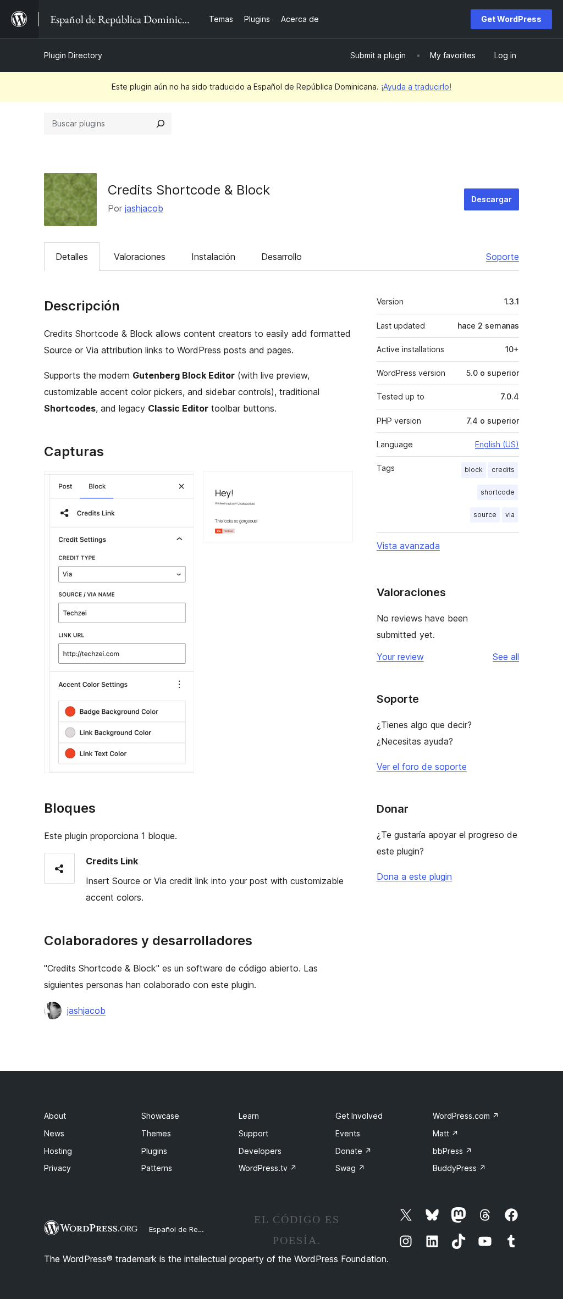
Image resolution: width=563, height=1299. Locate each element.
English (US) (497, 444)
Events (347, 1133)
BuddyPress (459, 1168)
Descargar (491, 199)
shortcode (498, 492)
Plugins (154, 1151)
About (55, 1115)
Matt (446, 1133)
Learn (249, 1115)
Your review (400, 656)
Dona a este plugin (414, 876)
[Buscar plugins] (161, 124)
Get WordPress (511, 19)
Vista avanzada (408, 545)
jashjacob (144, 208)
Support (253, 1133)
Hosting (58, 1151)
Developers (260, 1151)
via (510, 514)
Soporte (502, 256)
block (474, 469)
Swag (350, 1168)
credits (503, 469)
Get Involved (359, 1115)
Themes (156, 1133)
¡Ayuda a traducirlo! (416, 86)
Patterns (156, 1168)
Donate (353, 1151)
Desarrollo (281, 256)
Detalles (72, 256)
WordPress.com (466, 1115)
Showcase (160, 1115)
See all (506, 656)
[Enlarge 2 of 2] (338, 485)
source (484, 514)
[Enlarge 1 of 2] (179, 485)
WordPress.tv (268, 1168)
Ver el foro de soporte (422, 766)
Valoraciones (139, 256)
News (54, 1133)
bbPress (452, 1151)
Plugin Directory (73, 55)
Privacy (57, 1168)
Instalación (213, 256)
